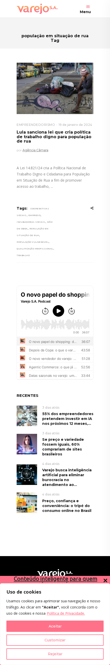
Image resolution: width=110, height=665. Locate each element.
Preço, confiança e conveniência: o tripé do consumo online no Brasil (66, 506)
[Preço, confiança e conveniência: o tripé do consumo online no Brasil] (27, 502)
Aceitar (55, 626)
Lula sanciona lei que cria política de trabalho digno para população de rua (54, 137)
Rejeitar (55, 654)
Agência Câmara (35, 150)
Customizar (55, 640)
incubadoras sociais (31, 222)
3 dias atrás (50, 407)
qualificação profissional (35, 248)
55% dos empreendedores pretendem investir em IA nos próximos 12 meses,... (67, 418)
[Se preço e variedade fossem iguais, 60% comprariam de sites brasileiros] (27, 444)
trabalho (23, 255)
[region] (55, 624)
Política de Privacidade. (66, 613)
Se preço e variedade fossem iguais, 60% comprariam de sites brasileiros (63, 446)
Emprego (34, 215)
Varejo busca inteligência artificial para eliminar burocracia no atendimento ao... (67, 477)
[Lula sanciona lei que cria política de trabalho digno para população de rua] (55, 88)
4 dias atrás (50, 464)
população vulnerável (33, 242)
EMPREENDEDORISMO (36, 125)
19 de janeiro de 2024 (75, 125)
